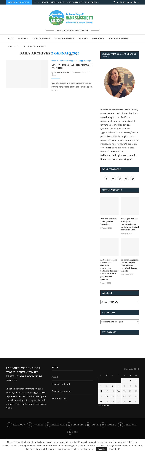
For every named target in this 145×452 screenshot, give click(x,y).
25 (101, 401)
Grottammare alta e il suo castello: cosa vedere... (70, 2)
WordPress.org (59, 398)
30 (130, 401)
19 (106, 396)
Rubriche (97, 39)
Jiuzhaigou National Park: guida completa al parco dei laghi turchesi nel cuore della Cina (130, 224)
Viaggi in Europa (63, 39)
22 (124, 396)
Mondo (82, 39)
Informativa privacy (35, 47)
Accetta (101, 449)
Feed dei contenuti (61, 384)
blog (10, 39)
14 (118, 391)
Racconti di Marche (61, 72)
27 (112, 401)
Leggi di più (114, 449)
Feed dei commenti (61, 391)
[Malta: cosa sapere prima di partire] (27, 74)
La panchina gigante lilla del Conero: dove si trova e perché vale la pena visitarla (129, 265)
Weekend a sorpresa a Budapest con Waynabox (108, 221)
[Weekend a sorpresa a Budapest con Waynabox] (109, 206)
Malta (53, 61)
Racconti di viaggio (67, 61)
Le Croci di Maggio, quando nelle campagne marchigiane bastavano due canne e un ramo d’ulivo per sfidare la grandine (109, 269)
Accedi (55, 376)
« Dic (100, 405)
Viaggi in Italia (40, 39)
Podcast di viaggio (119, 39)
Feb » (106, 405)
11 (101, 391)
